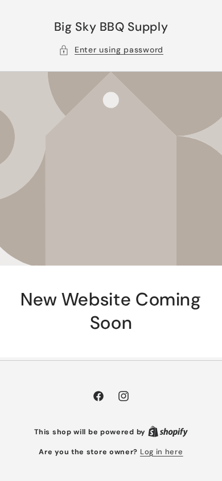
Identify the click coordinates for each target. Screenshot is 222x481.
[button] (111, 50)
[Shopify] (168, 432)
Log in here (161, 451)
